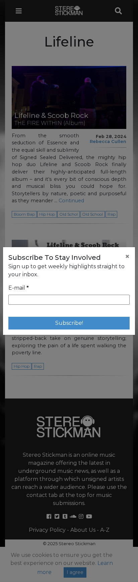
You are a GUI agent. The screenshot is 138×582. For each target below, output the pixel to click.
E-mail (18, 288)
